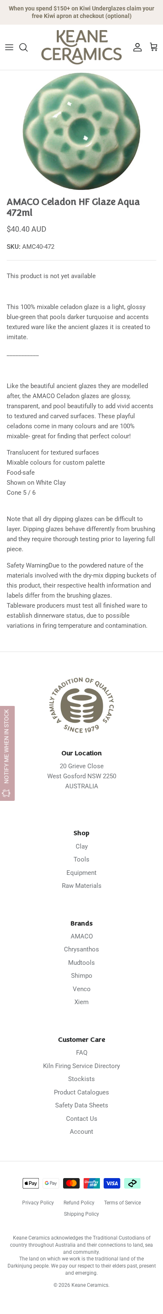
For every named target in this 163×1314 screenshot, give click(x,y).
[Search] (27, 47)
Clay (82, 846)
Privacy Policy (38, 1203)
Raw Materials (82, 886)
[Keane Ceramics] (81, 47)
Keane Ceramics (89, 1285)
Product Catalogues (81, 1092)
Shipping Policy (81, 1214)
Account (81, 1131)
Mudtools (81, 962)
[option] (81, 131)
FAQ (81, 1052)
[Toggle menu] (9, 47)
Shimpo (81, 975)
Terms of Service (122, 1203)
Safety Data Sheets (81, 1105)
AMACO (82, 936)
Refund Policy (79, 1203)
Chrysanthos (81, 949)
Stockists (81, 1079)
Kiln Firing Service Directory (81, 1066)
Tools (81, 859)
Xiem (81, 1002)
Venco (82, 989)
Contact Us (81, 1118)
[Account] (135, 47)
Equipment (81, 873)
